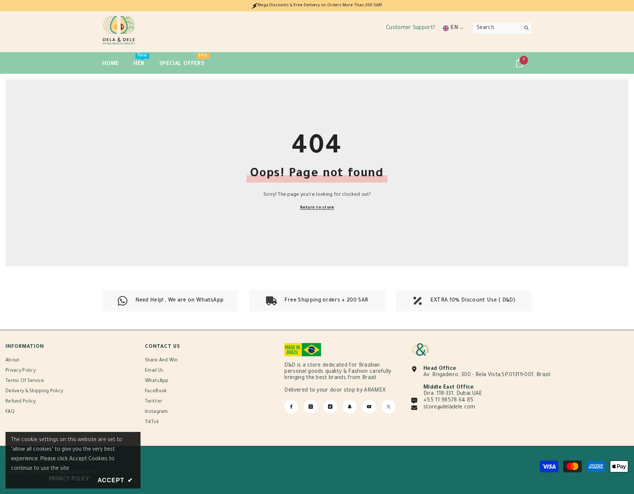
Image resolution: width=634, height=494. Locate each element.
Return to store (317, 208)
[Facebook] (291, 407)
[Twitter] (389, 407)
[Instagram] (311, 407)
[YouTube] (369, 407)
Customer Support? (410, 28)
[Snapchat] (350, 407)
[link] (317, 300)
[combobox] (496, 28)
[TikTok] (330, 407)
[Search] (502, 28)
